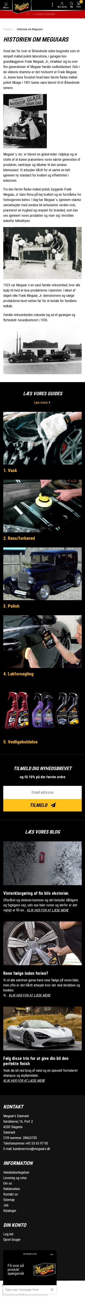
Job (5, 1205)
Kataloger (9, 1211)
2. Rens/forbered (19, 538)
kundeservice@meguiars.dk (31, 1149)
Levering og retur (15, 1178)
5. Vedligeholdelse (20, 742)
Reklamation (11, 1189)
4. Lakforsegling (18, 673)
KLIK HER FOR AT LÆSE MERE (47, 910)
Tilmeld (39, 805)
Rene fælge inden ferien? (25, 973)
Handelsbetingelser (16, 1172)
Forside (7, 29)
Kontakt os (10, 1194)
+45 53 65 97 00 (36, 1143)
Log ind (8, 1234)
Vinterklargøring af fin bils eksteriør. (36, 893)
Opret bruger (12, 1240)
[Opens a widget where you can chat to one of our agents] (30, 1271)
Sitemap (9, 1200)
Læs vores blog (42, 832)
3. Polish (11, 606)
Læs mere (41, 402)
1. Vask (10, 470)
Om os (7, 1183)
